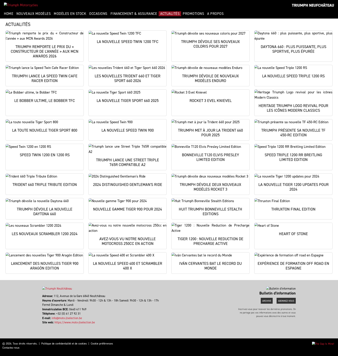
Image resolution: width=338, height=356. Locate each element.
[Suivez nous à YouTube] (44, 327)
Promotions (193, 13)
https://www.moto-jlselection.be (75, 322)
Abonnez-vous (286, 300)
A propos (215, 13)
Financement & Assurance (134, 13)
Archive (266, 300)
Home (8, 13)
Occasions (98, 13)
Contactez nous (11, 348)
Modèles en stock (70, 13)
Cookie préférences (102, 343)
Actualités (170, 13)
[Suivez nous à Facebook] (42, 327)
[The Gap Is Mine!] (323, 343)
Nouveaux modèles (33, 13)
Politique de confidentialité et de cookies (64, 343)
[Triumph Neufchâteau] (21, 5)
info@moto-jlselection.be (67, 318)
